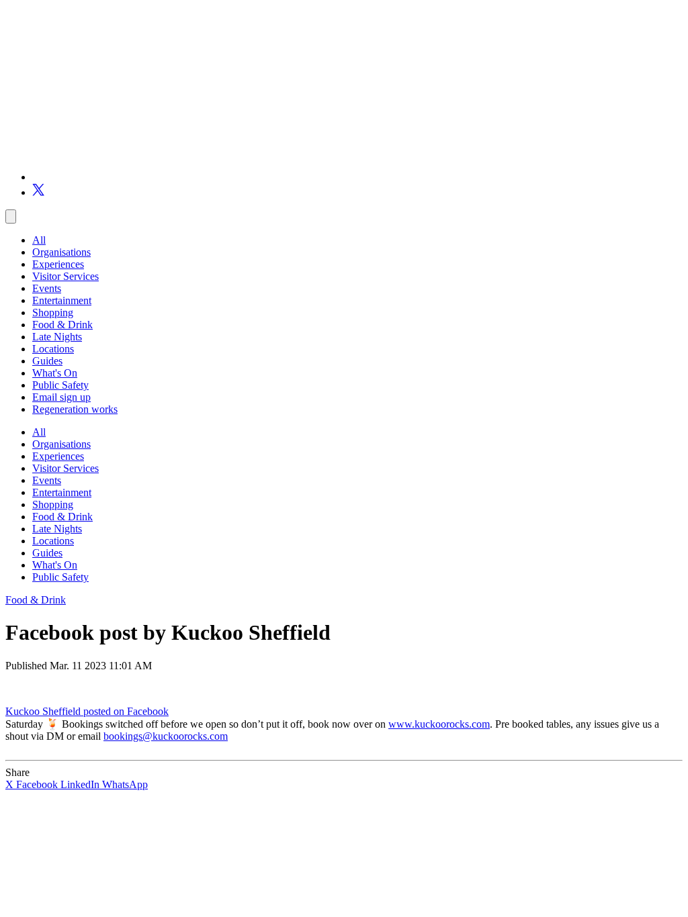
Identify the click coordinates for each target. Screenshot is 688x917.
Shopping (52, 312)
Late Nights (57, 336)
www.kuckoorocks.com (439, 724)
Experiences (58, 264)
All (39, 240)
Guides (47, 361)
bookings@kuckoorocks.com (165, 736)
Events (46, 288)
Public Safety (60, 385)
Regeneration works (75, 409)
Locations (53, 348)
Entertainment (61, 300)
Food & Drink (62, 324)
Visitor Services (65, 276)
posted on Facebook (126, 711)
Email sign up (61, 397)
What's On (54, 373)
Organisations (61, 252)
